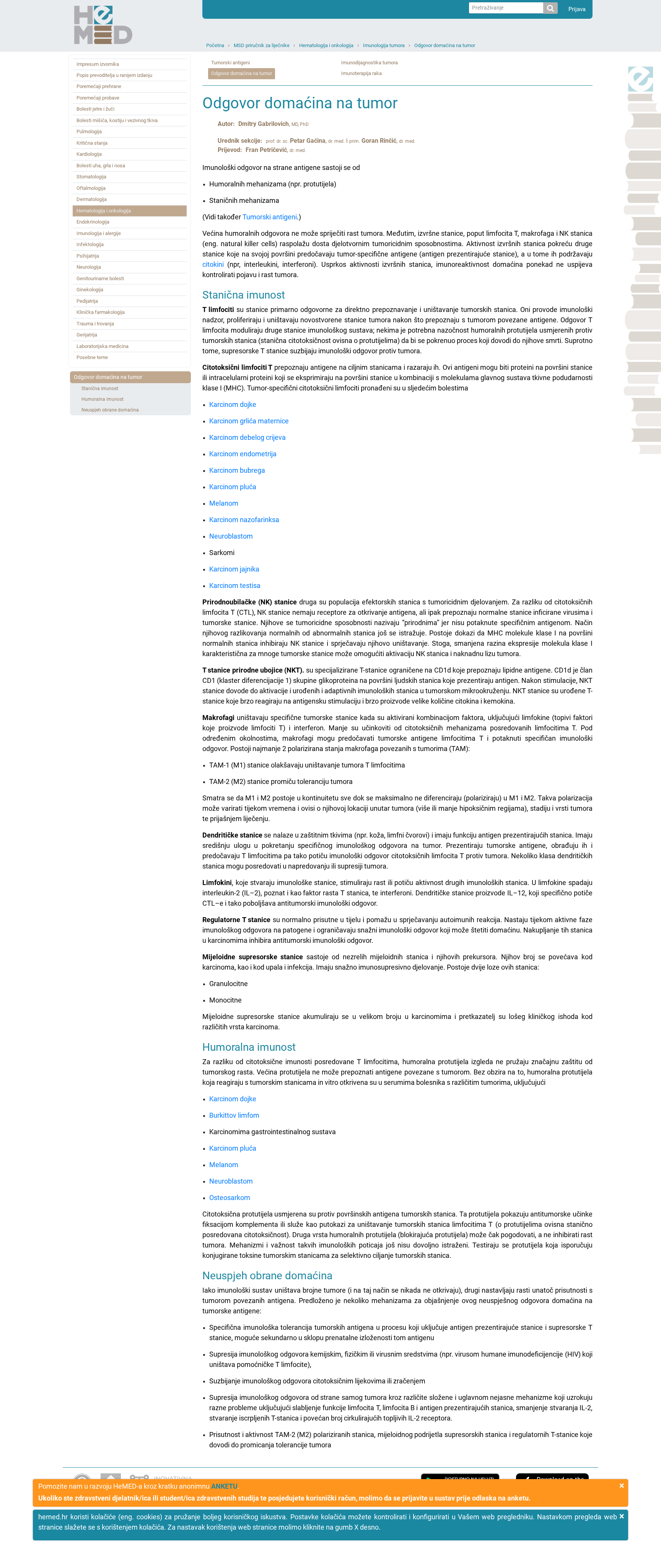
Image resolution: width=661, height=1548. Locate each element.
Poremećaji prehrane (99, 86)
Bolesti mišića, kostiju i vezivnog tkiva (117, 120)
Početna (215, 45)
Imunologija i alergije (99, 233)
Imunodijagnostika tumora (369, 62)
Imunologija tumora (384, 45)
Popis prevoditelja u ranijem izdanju (114, 75)
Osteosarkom (229, 1198)
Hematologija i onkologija (326, 45)
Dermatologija (92, 199)
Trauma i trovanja (95, 324)
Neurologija (89, 267)
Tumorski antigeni (230, 62)
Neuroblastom (231, 536)
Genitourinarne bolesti (100, 278)
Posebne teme (92, 357)
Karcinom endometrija (243, 454)
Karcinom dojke (232, 404)
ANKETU (224, 1486)
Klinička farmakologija (101, 312)
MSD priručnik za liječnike (262, 45)
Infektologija (90, 244)
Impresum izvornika (98, 64)
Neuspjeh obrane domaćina (110, 410)
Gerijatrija (87, 335)
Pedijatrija (87, 301)
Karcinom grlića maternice (249, 421)
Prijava (577, 9)
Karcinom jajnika (234, 569)
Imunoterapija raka (361, 73)
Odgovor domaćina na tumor (444, 45)
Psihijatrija (88, 256)
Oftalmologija (91, 188)
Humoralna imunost (102, 399)
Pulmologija (89, 131)
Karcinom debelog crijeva (247, 437)
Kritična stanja (92, 143)
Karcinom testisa (234, 585)
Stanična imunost (99, 388)
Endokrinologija (93, 222)
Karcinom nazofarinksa (244, 520)
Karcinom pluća (232, 487)
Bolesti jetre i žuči (95, 109)
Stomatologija (91, 177)
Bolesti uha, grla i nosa (101, 165)
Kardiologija (89, 154)
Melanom (223, 503)
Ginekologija (90, 289)
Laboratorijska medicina (103, 346)
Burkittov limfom (234, 1115)
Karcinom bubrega (237, 470)
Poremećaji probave (98, 98)
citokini (213, 264)
